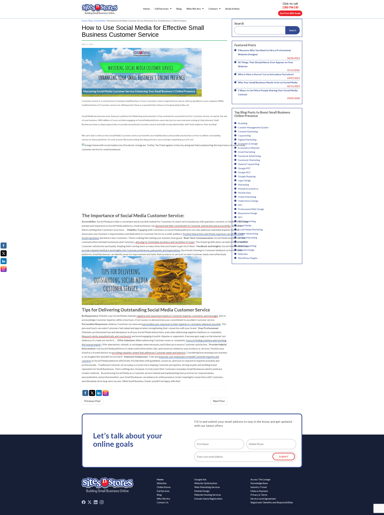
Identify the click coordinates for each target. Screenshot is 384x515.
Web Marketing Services (207, 487)
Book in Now (232, 8)
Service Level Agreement (263, 498)
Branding (242, 123)
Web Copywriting (247, 245)
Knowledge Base (259, 483)
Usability (242, 241)
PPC (240, 205)
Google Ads (200, 479)
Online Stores (164, 487)
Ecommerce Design (248, 143)
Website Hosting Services (207, 494)
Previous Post (92, 401)
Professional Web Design (251, 209)
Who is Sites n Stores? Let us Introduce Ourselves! (266, 74)
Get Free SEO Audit (290, 13)
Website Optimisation (205, 483)
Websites (243, 253)
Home (146, 8)
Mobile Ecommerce (248, 188)
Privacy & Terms (258, 494)
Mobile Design (202, 490)
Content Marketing (248, 131)
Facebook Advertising (249, 155)
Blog (179, 8)
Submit (283, 456)
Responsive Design (247, 213)
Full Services (162, 8)
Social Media (99, 21)
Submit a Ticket (258, 487)
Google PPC (244, 168)
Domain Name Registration (208, 498)
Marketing (243, 184)
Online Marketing (247, 196)
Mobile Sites (244, 192)
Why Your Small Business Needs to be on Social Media (267, 82)
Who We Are (193, 8)
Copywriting (244, 135)
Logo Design (244, 180)
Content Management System (253, 127)
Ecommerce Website (249, 147)
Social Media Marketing (250, 229)
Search (239, 23)
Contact (213, 8)
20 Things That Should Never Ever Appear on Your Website (265, 64)
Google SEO (244, 172)
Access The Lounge (260, 479)
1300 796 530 (290, 7)
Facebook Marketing (249, 160)
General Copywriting (248, 164)
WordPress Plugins (248, 258)
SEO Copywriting (247, 221)
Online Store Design (248, 200)
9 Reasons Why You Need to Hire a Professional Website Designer (264, 52)
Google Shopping (247, 176)
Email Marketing (246, 151)
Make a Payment (259, 490)
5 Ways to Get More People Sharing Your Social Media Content (268, 92)
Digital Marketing (247, 139)
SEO (240, 217)
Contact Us (162, 502)
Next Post (219, 401)
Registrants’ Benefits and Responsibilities (271, 502)
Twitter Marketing (247, 237)
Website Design (246, 249)
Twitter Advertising (248, 233)
